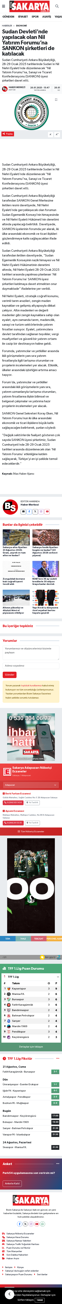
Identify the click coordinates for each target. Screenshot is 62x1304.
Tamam (40, 1300)
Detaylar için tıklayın (31, 1046)
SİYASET (23, 16)
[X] (25, 1224)
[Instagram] (41, 511)
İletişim (8, 1267)
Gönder (9, 674)
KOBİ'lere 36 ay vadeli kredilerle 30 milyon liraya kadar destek (44, 581)
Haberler (7, 26)
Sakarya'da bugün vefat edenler (22, 1271)
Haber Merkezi (30, 504)
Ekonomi (21, 26)
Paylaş (9, 134)
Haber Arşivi (13, 1258)
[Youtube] (47, 511)
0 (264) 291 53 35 (14, 823)
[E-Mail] (23, 511)
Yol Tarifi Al (33, 803)
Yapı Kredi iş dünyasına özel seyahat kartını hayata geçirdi (45, 610)
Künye (20, 1267)
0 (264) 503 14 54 (14, 803)
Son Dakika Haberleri (17, 1255)
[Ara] (57, 6)
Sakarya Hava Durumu (18, 1237)
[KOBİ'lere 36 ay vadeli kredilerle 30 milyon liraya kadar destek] (45, 569)
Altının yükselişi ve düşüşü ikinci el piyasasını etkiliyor (13, 610)
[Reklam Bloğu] (31, 737)
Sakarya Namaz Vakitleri (19, 1241)
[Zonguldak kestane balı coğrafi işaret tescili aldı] (16, 569)
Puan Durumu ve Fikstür (18, 1248)
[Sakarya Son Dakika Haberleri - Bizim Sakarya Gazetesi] (29, 6)
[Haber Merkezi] (10, 507)
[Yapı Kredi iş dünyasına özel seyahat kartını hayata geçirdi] (45, 597)
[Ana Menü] (3, 6)
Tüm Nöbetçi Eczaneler (32, 831)
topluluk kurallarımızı (31, 685)
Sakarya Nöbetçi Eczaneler (20, 1233)
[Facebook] (29, 511)
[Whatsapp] (42, 1224)
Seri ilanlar (42, 1274)
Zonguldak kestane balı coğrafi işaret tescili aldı (14, 581)
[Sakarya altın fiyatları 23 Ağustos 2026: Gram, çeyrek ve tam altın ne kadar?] (16, 537)
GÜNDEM (8, 16)
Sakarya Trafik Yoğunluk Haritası (23, 1244)
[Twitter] (35, 511)
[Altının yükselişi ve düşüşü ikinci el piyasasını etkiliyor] (16, 597)
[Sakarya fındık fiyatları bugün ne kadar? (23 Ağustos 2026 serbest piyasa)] (45, 537)
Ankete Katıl (12, 1183)
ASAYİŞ (46, 16)
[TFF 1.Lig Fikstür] (57, 1058)
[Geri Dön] (9, 1294)
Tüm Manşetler (14, 1251)
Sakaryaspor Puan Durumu (18, 1274)
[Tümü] (57, 1164)
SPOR (35, 16)
